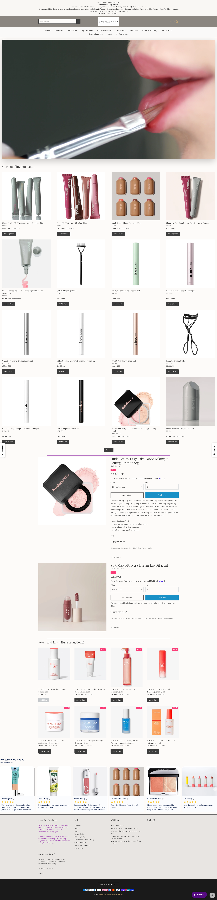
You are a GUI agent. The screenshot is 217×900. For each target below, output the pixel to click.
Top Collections (87, 30)
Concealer (124, 548)
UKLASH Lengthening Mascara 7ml (126, 290)
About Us (77, 825)
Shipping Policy (80, 837)
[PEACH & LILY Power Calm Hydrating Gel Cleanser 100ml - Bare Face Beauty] (90, 663)
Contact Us (78, 848)
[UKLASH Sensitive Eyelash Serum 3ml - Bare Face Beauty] (26, 334)
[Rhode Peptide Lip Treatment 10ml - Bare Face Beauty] (26, 196)
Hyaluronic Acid (125, 618)
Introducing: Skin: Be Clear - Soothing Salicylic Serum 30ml (125, 837)
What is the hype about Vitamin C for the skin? (125, 832)
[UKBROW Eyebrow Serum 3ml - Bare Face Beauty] (136, 334)
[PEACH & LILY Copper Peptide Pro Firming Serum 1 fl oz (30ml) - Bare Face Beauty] (127, 722)
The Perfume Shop (96, 34)
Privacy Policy (79, 834)
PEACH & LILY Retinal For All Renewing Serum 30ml (158, 690)
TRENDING (59, 30)
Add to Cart (8, 304)
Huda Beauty (116, 434)
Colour (113, 482)
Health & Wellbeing (149, 30)
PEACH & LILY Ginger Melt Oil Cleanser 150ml (123, 690)
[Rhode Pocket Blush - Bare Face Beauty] (136, 196)
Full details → (116, 557)
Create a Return (122, 34)
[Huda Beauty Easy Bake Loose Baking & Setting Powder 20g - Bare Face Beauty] (72, 491)
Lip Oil (140, 618)
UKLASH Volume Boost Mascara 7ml (180, 290)
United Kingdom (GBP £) (107, 884)
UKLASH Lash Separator (66, 290)
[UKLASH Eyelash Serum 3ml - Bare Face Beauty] (81, 401)
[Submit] (78, 21)
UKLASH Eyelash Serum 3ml (68, 428)
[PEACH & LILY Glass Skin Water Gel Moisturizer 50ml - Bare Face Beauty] (163, 722)
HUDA (135, 548)
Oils (149, 618)
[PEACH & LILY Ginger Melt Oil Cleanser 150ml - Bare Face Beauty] (127, 667)
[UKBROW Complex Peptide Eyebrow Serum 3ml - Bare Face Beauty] (81, 334)
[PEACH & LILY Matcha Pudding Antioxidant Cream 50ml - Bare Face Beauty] (54, 722)
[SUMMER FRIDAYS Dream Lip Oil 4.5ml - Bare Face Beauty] (72, 597)
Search (76, 828)
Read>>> (41, 873)
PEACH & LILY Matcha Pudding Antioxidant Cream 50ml (51, 741)
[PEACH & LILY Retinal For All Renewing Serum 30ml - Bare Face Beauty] (163, 663)
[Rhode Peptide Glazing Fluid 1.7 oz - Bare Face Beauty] (190, 401)
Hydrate (134, 618)
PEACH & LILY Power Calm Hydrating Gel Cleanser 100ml (89, 690)
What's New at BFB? (118, 825)
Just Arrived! (72, 30)
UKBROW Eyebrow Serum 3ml (124, 361)
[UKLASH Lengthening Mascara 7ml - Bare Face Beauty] (136, 263)
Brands (48, 30)
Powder (149, 548)
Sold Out (43, 700)
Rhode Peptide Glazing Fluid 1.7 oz (180, 428)
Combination (115, 548)
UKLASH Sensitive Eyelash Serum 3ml (17, 361)
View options (9, 234)
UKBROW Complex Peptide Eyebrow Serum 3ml (76, 361)
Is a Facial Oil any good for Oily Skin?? (125, 828)
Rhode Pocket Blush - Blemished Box (126, 223)
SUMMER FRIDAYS (118, 569)
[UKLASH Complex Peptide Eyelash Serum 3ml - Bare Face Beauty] (26, 401)
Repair (154, 618)
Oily (139, 548)
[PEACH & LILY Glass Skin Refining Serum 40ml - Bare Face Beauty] (54, 663)
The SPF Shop (166, 30)
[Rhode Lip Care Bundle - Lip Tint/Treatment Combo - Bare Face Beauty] (190, 196)
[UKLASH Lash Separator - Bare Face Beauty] (81, 263)
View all (108, 450)
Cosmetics (134, 30)
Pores (144, 548)
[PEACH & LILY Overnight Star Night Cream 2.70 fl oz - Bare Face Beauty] (90, 722)
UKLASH (60, 293)
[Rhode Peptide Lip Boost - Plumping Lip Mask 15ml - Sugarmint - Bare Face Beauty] (26, 263)
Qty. (146, 482)
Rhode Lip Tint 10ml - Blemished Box (72, 223)
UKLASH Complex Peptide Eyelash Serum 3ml (20, 428)
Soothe (160, 618)
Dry (130, 548)
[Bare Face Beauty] (108, 21)
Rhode (4, 226)
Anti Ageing (114, 618)
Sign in (172, 21)
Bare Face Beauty (104, 894)
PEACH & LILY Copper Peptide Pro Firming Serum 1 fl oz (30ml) (124, 741)
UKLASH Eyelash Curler (175, 361)
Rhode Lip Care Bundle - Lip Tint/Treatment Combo (187, 223)
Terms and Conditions (82, 845)
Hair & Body (121, 30)
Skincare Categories (104, 30)
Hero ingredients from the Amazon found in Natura (126, 842)
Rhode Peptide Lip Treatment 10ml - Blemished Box (23, 223)
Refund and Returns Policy (84, 840)
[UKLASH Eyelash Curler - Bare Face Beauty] (190, 334)
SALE (110, 34)
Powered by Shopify (116, 894)
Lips (145, 618)
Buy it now (162, 598)
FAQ (76, 831)
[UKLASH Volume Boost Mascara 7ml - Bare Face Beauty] (190, 263)
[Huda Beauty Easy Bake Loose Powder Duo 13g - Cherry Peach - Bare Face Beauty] (136, 401)
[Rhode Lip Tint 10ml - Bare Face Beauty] (81, 196)
